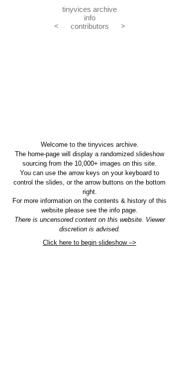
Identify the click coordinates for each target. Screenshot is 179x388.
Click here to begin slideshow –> (89, 242)
